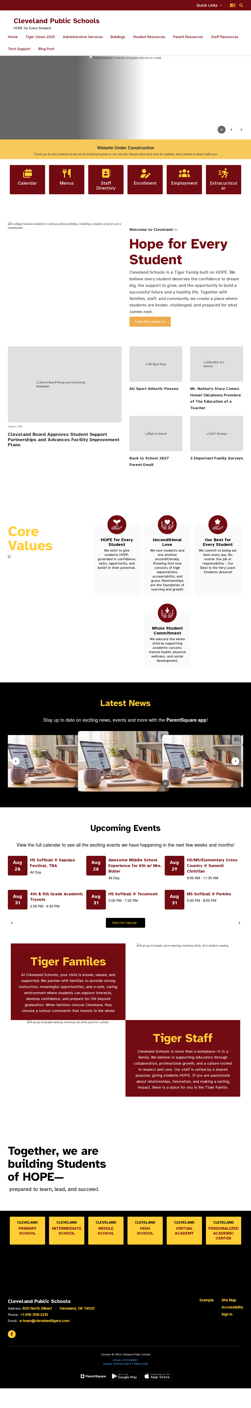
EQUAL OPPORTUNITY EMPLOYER (125, 1364)
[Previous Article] (16, 761)
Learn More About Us (150, 321)
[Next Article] (235, 761)
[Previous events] (12, 923)
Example (207, 1300)
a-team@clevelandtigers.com (44, 1321)
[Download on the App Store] (157, 1376)
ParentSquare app (186, 719)
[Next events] (239, 923)
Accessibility (232, 1307)
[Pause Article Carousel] (165, 784)
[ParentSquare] (93, 1376)
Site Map (229, 1300)
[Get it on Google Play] (124, 1376)
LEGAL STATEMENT (125, 1360)
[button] (209, 5)
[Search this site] (241, 5)
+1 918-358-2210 (34, 1315)
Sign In (227, 1314)
